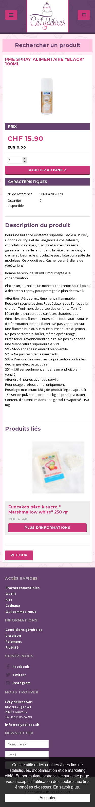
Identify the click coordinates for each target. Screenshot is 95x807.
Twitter (19, 674)
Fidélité (12, 647)
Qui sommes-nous (21, 611)
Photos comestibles (23, 587)
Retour (19, 555)
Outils (11, 593)
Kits (9, 599)
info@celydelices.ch (22, 724)
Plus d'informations (47, 527)
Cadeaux (13, 605)
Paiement (14, 641)
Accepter (47, 798)
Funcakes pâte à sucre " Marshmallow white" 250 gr (38, 509)
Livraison (13, 635)
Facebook (21, 666)
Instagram (21, 683)
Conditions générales (24, 629)
